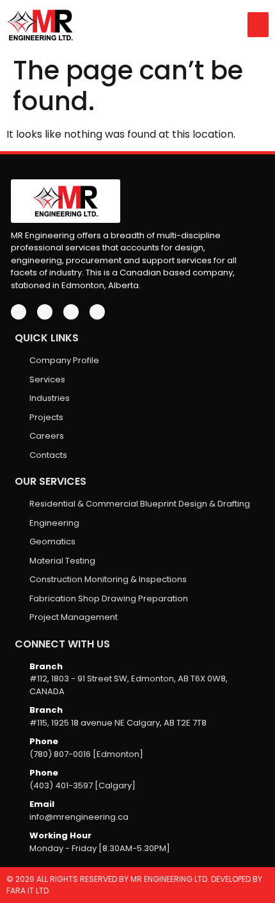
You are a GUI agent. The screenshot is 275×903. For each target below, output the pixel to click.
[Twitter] (44, 312)
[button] (258, 24)
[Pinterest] (97, 312)
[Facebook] (18, 312)
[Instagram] (71, 312)
